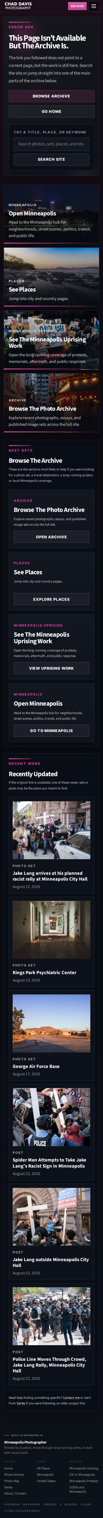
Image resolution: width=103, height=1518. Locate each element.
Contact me (71, 1397)
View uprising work (51, 668)
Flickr (86, 1504)
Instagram (31, 1504)
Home (8, 1468)
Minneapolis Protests (83, 1481)
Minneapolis (45, 1475)
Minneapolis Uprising (83, 1468)
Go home (52, 111)
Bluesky (71, 1504)
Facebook (12, 1504)
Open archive (51, 537)
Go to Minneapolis (51, 730)
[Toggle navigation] (94, 6)
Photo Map (11, 1481)
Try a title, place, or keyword (50, 132)
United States (46, 1481)
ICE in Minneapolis (82, 1475)
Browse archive (51, 96)
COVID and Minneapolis (77, 1489)
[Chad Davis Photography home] (35, 6)
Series (21, 1403)
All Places (43, 1468)
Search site (51, 159)
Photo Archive (14, 1475)
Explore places (51, 599)
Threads (50, 1504)
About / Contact (15, 1493)
